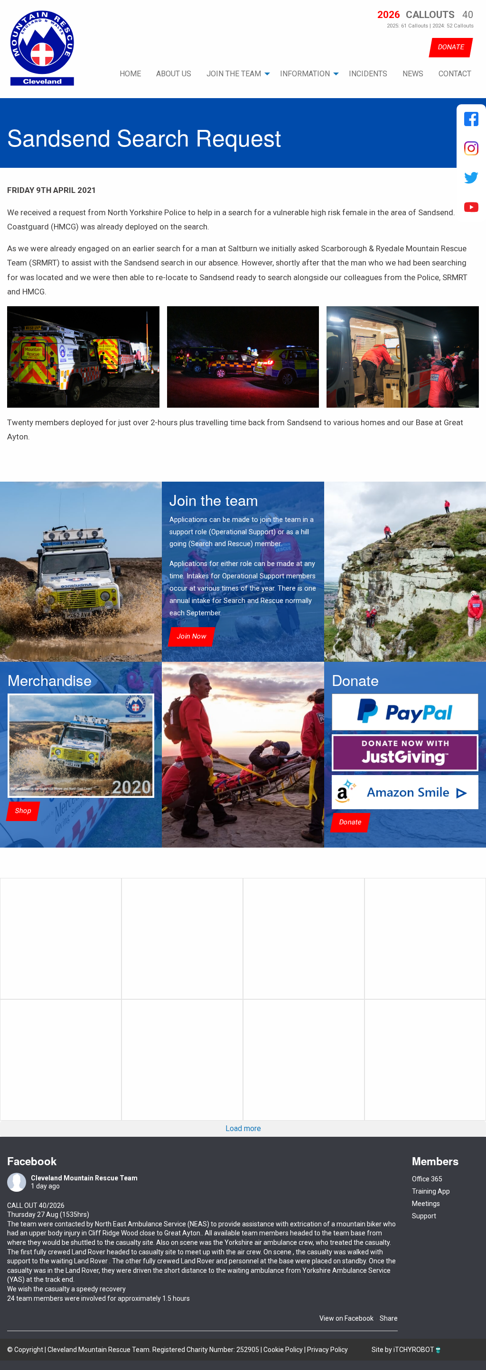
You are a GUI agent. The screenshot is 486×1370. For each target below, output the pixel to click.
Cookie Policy (283, 1349)
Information (305, 73)
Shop (23, 811)
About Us (173, 73)
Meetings (426, 1203)
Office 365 (427, 1179)
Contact (455, 73)
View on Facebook (346, 1318)
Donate (350, 823)
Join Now (191, 636)
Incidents (368, 73)
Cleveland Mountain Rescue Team (84, 1178)
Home (130, 73)
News (412, 73)
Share (389, 1318)
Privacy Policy (327, 1349)
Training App (431, 1191)
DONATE (451, 47)
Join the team (233, 73)
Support (424, 1216)
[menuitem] (130, 74)
